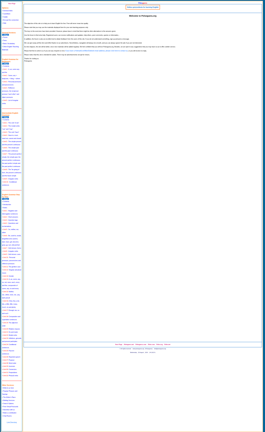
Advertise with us (9, 410)
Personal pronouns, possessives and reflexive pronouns (11, 260)
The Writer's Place (9, 397)
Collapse (5, 35)
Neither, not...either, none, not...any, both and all (11, 295)
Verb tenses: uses (11, 254)
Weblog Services (9, 400)
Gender (8, 276)
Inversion (9, 366)
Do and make (10, 332)
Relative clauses (11, 329)
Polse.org (159, 344)
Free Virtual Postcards (10, 406)
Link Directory (12, 422)
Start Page (11, 3)
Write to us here (8, 388)
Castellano (6, 14)
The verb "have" (11, 132)
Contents (6, 66)
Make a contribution (9, 413)
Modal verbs (10, 335)
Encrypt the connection (11, 20)
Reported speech (11, 357)
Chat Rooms (7, 416)
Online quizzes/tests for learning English (143, 7)
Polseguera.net (129, 344)
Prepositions (10, 372)
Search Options (8, 403)
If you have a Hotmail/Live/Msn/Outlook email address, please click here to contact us (96, 51)
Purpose (8, 360)
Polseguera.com (141, 344)
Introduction (7, 204)
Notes (5, 207)
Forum (5, 37)
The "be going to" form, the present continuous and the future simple (11, 173)
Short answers (10, 217)
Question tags (10, 220)
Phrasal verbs (10, 375)
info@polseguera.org (160, 348)
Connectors (10, 369)
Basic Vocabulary (9, 43)
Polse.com (151, 344)
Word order (9, 363)
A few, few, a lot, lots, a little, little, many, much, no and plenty (10, 304)
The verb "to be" (11, 123)
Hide (4, 23)
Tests (5, 40)
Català (5, 17)
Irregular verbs (10, 179)
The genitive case (11, 267)
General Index (8, 11)
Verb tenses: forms (12, 248)
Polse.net (167, 344)
